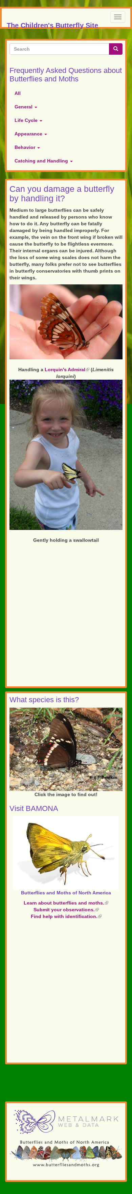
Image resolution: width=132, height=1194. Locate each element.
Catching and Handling (42, 160)
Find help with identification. (66, 916)
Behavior (26, 147)
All (18, 93)
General (24, 106)
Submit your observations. (66, 909)
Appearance (29, 133)
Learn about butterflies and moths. (66, 903)
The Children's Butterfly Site (52, 24)
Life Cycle (27, 120)
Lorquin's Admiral (67, 369)
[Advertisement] (66, 616)
